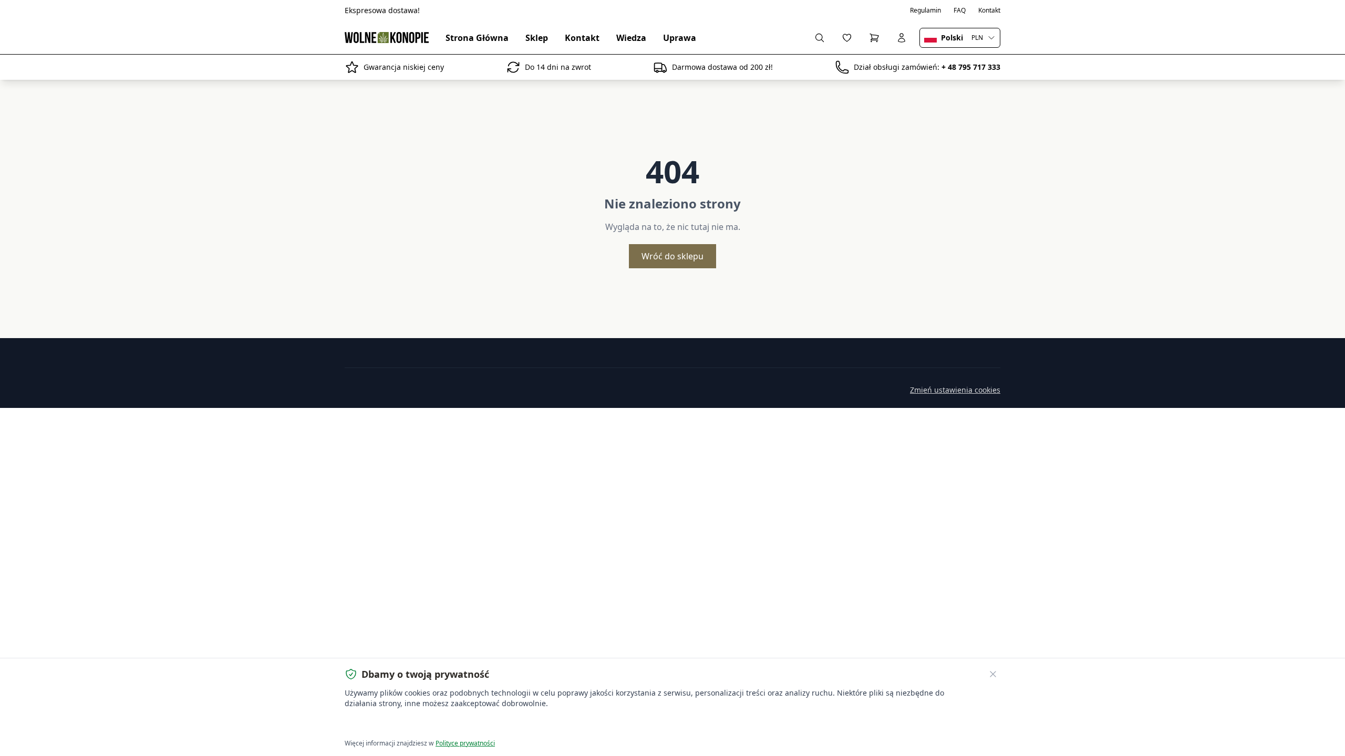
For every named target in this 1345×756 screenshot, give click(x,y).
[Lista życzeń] (846, 37)
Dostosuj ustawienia (464, 724)
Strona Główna (477, 38)
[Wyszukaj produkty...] (819, 37)
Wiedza (631, 38)
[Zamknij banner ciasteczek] (993, 674)
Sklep (536, 38)
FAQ (960, 10)
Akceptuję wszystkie (383, 724)
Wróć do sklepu (672, 256)
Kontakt (989, 10)
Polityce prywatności (465, 743)
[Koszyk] (874, 37)
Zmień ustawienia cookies (955, 390)
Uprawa (679, 38)
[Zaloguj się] (901, 37)
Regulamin (925, 10)
